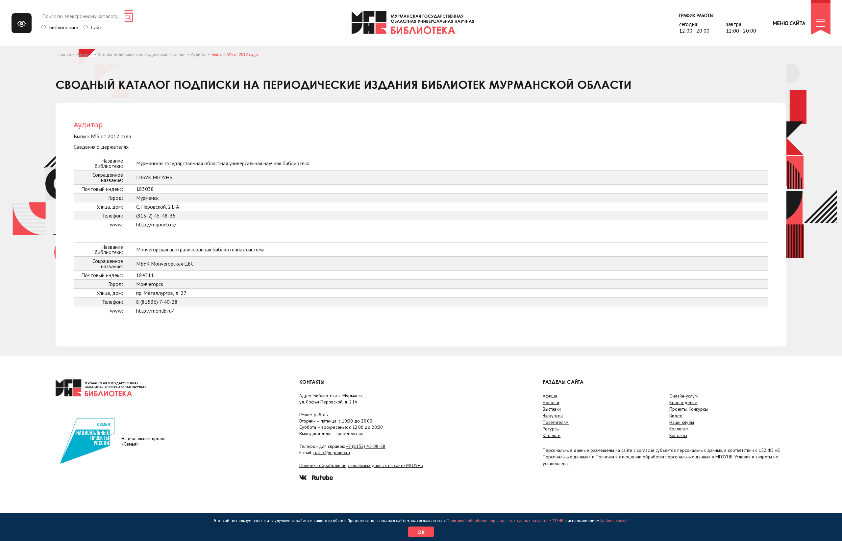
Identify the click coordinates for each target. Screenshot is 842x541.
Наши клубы (681, 422)
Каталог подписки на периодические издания (142, 55)
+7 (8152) (365, 446)
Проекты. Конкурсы (688, 409)
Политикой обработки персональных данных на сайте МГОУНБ (505, 520)
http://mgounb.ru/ (156, 224)
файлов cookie (614, 520)
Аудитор (198, 55)
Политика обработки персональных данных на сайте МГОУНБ (361, 465)
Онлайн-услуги (684, 396)
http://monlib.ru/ (155, 310)
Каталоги (551, 435)
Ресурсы (84, 55)
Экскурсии (553, 416)
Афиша (550, 396)
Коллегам (678, 429)
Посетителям (556, 422)
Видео (675, 416)
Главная (63, 55)
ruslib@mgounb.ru (331, 452)
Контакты (678, 435)
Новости (551, 402)
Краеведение (683, 402)
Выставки (552, 409)
